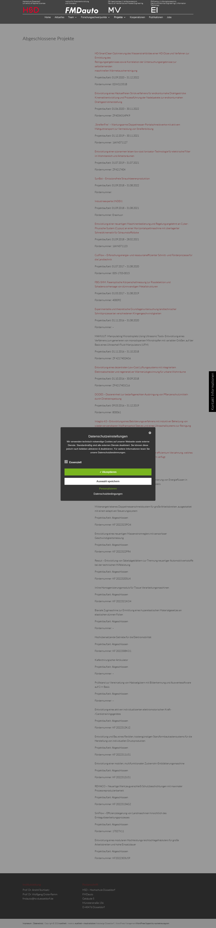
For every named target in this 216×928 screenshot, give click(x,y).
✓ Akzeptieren (108, 472)
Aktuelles (59, 17)
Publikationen (156, 17)
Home (48, 17)
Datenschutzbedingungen (108, 493)
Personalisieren (108, 488)
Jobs (169, 17)
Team (71, 17)
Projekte (118, 17)
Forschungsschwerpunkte (94, 17)
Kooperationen (137, 17)
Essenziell (75, 462)
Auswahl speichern (108, 481)
